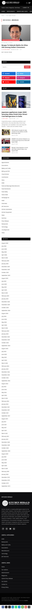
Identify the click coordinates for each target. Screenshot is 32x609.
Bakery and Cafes (22, 11)
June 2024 (4, 319)
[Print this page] (26, 607)
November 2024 (6, 304)
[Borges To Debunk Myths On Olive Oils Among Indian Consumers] (16, 33)
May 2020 (4, 462)
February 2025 (5, 296)
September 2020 (6, 451)
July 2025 (4, 281)
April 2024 (4, 325)
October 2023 (5, 342)
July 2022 (4, 386)
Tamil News (17, 7)
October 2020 (5, 448)
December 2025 (6, 266)
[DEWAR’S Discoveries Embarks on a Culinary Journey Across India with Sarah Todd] (6, 141)
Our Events (4, 581)
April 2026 (4, 255)
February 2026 (5, 260)
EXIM (3, 183)
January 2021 (5, 439)
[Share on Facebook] (3, 607)
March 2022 (5, 398)
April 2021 (4, 430)
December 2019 (6, 477)
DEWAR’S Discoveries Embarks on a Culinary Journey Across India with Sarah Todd (21, 140)
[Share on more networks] (29, 607)
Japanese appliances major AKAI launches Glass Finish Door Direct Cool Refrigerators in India (14, 114)
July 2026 (4, 246)
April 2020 (4, 465)
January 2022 (5, 404)
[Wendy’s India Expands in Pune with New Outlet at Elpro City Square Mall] (6, 150)
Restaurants (11, 11)
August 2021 (5, 418)
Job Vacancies (5, 206)
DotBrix (26, 600)
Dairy (3, 180)
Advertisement (5, 572)
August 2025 (5, 278)
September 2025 (6, 275)
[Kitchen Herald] (11, 3)
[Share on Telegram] (19, 607)
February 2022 (5, 401)
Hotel (3, 200)
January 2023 (5, 369)
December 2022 (6, 372)
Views (3, 232)
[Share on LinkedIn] (12, 607)
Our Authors (5, 569)
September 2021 (6, 416)
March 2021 (5, 433)
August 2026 (5, 243)
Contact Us (4, 584)
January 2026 (5, 263)
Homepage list (5, 197)
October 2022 (5, 378)
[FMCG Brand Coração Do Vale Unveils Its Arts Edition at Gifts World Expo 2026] (6, 132)
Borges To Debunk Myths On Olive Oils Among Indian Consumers (15, 46)
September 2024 (6, 310)
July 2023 (4, 351)
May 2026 (4, 252)
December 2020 (6, 442)
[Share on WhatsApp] (16, 607)
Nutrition (4, 218)
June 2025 (4, 284)
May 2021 (4, 427)
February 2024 (5, 331)
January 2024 (5, 334)
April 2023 (4, 360)
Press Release (5, 221)
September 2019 (6, 486)
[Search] (27, 3)
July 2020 (4, 457)
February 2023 (5, 366)
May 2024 (4, 322)
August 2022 (5, 383)
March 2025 (5, 293)
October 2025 (5, 272)
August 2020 (5, 454)
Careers (3, 7)
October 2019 (5, 483)
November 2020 (6, 445)
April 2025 (4, 290)
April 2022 (4, 395)
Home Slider (5, 194)
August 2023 (5, 348)
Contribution (5, 177)
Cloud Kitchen (5, 174)
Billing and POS (6, 171)
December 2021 (6, 407)
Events (7, 7)
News (3, 215)
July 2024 (4, 316)
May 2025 (4, 287)
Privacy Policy (5, 587)
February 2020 (5, 471)
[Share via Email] (22, 607)
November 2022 (6, 375)
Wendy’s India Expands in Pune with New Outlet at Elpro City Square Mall (20, 149)
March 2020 (5, 468)
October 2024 (5, 307)
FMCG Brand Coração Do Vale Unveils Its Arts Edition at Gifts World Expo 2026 (19, 131)
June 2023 (4, 354)
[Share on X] (6, 607)
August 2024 (5, 313)
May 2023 (4, 357)
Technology (5, 227)
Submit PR (26, 7)
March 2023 (5, 363)
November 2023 (6, 339)
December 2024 (6, 301)
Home (3, 11)
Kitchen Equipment (7, 212)
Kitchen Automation (7, 209)
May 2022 (4, 392)
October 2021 (5, 413)
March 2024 (5, 328)
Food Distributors (6, 189)
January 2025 (5, 298)
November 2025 (6, 269)
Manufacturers (5, 550)
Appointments (5, 162)
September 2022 (6, 380)
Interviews (4, 203)
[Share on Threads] (9, 607)
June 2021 (4, 424)
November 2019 (6, 480)
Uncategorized (5, 229)
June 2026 (4, 249)
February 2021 (5, 436)
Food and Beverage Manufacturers (11, 40)
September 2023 (6, 345)
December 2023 (6, 337)
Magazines (11, 7)
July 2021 (4, 421)
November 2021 (6, 410)
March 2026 (5, 258)
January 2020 (5, 474)
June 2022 (4, 389)
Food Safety (5, 191)
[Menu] (29, 3)
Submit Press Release (7, 578)
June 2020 (4, 459)
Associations (5, 165)
